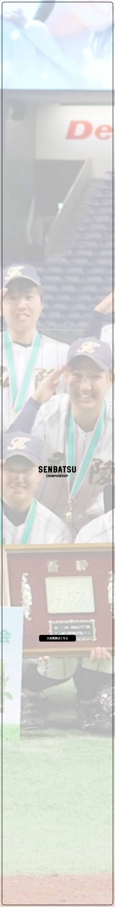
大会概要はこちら (57, 638)
